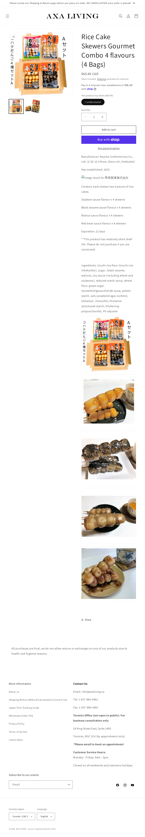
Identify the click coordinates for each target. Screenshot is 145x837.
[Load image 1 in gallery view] (16, 106)
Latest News (16, 739)
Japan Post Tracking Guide (24, 707)
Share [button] (88, 619)
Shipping (101, 79)
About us (14, 691)
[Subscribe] (68, 785)
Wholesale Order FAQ (21, 715)
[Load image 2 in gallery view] (32, 106)
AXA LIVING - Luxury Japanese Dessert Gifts (36, 829)
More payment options (109, 148)
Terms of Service (18, 731)
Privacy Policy (16, 723)
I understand (93, 102)
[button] (7, 16)
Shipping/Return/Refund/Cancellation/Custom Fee (38, 699)
